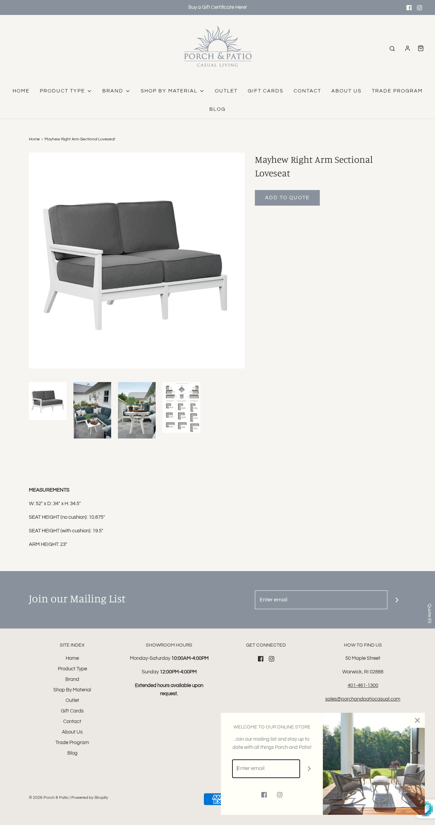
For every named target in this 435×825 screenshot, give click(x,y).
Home (21, 90)
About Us (346, 90)
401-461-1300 (363, 685)
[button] (48, 401)
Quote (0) (429, 613)
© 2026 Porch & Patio (49, 797)
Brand (72, 679)
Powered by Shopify (89, 797)
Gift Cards (265, 90)
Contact (307, 90)
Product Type (72, 668)
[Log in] (407, 48)
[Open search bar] (392, 48)
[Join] (396, 599)
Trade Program (397, 90)
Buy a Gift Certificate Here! (217, 7)
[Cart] (421, 48)
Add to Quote (287, 197)
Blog (217, 109)
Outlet (226, 90)
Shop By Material (72, 689)
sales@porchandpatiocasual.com (362, 699)
